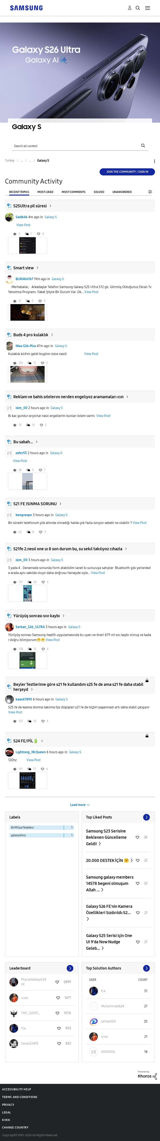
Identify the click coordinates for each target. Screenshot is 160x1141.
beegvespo (24, 515)
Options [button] (147, 161)
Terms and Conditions (20, 1097)
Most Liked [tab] (45, 192)
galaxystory (18, 835)
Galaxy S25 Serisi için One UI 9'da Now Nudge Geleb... (109, 942)
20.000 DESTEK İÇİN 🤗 (108, 860)
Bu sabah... (23, 441)
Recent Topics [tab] (19, 192)
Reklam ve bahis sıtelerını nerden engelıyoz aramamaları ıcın (68, 396)
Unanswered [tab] (122, 192)
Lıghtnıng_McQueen (31, 752)
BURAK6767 (24, 279)
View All (118, 817)
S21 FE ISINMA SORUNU (35, 503)
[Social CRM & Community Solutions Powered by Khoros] (147, 1075)
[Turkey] (26, 8)
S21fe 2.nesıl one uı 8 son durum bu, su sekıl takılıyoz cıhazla (67, 548)
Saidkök (22, 217)
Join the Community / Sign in (127, 172)
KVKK (6, 1120)
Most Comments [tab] (73, 192)
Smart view (23, 267)
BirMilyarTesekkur (22, 827)
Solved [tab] (99, 192)
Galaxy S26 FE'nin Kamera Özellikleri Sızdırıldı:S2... (109, 909)
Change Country (15, 1127)
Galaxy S (51, 217)
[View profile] (9, 217)
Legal (6, 1112)
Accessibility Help (16, 1089)
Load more (78, 805)
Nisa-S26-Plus (26, 346)
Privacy (8, 1105)
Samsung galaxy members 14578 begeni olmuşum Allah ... (110, 883)
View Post (23, 225)
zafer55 (21, 453)
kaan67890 (24, 699)
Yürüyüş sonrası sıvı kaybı (36, 615)
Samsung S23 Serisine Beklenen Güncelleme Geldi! (106, 837)
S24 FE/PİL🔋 (25, 740)
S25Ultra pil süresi (30, 205)
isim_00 (22, 408)
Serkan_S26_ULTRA (30, 627)
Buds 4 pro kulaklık (30, 334)
